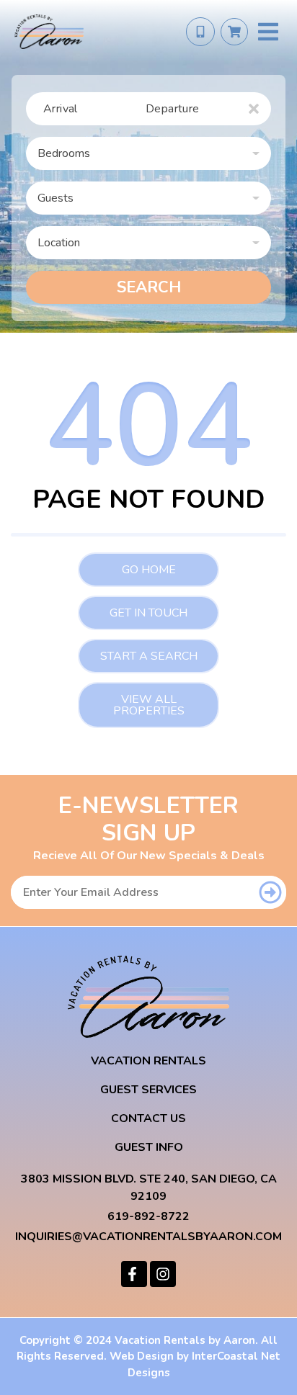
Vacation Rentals (148, 1061)
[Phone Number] (200, 31)
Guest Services (148, 1090)
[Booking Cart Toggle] (234, 31)
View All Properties (149, 705)
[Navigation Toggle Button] (268, 31)
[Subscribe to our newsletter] (270, 892)
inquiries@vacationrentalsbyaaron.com (148, 1236)
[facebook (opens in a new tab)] (134, 1274)
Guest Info (149, 1147)
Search (149, 287)
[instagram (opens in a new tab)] (163, 1274)
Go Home (149, 570)
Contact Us (148, 1118)
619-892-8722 (148, 1216)
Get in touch (148, 613)
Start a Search (149, 656)
